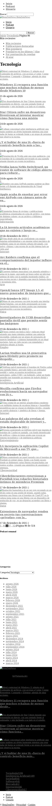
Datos (3, 505)
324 (14, 525)
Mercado (12, 784)
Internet (4, 251)
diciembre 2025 (14, 605)
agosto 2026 (12, 584)
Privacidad (21, 804)
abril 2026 (11, 595)
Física (3, 311)
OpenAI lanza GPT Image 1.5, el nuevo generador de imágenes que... (25, 292)
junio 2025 (11, 622)
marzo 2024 (12, 663)
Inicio (9, 3)
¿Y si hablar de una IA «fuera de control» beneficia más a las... (22, 144)
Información (7, 221)
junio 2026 (11, 589)
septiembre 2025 (15, 614)
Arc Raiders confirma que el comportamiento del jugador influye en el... (26, 260)
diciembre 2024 (14, 638)
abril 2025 (11, 627)
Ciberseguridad (8, 470)
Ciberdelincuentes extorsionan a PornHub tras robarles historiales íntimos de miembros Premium (24, 478)
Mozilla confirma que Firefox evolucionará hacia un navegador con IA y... (24, 391)
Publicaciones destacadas (20, 46)
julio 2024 (11, 652)
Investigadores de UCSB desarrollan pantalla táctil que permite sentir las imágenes (25, 320)
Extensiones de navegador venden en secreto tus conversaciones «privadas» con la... (24, 514)
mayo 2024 (12, 657)
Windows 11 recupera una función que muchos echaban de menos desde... (24, 703)
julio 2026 (11, 586)
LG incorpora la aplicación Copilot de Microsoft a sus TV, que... (24, 448)
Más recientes (13, 43)
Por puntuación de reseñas (20, 54)
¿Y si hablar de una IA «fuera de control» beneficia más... (22, 755)
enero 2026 (12, 603)
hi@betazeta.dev (20, 676)
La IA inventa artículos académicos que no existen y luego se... (25, 229)
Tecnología (13, 35)
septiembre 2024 (15, 647)
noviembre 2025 (15, 608)
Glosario (10, 9)
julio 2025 (11, 619)
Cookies (31, 804)
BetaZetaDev (8, 804)
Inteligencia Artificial (12, 382)
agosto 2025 (12, 616)
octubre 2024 (13, 644)
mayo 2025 (12, 625)
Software (13, 781)
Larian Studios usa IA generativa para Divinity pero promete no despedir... (23, 356)
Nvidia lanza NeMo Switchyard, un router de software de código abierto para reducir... (26, 169)
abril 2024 (11, 660)
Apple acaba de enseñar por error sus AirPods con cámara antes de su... (24, 197)
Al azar (10, 57)
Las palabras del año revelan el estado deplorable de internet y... (23, 420)
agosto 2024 (12, 649)
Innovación (14, 787)
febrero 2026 (13, 600)
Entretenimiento (9, 440)
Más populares (14, 49)
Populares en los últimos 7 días (23, 51)
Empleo (4, 347)
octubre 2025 (13, 611)
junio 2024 (11, 655)
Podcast (10, 6)
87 (9, 525)
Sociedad (13, 778)
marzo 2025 (12, 630)
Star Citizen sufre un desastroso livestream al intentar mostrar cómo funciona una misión (22, 115)
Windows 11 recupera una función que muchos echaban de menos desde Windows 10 (24, 87)
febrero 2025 (13, 633)
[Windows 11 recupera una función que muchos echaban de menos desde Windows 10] (26, 79)
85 (4, 525)
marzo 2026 (12, 597)
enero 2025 (12, 636)
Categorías (5, 572)
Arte (2, 284)
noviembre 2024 (15, 641)
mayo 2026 (12, 592)
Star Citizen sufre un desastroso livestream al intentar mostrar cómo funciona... (22, 728)
